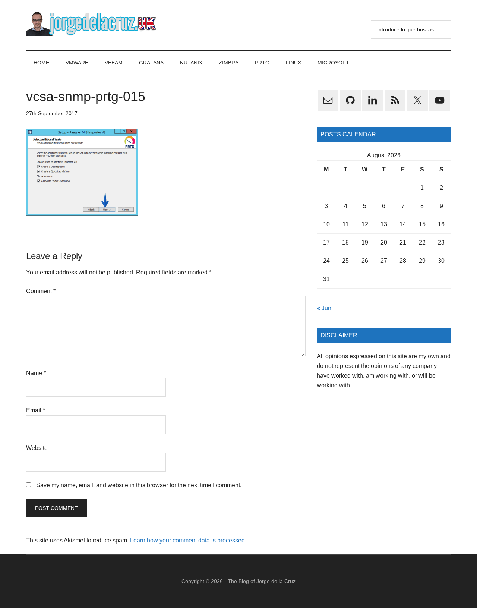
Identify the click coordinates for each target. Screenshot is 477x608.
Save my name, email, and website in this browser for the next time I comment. (138, 485)
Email (35, 410)
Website (37, 448)
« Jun (324, 308)
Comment (41, 291)
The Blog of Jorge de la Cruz (262, 581)
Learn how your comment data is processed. (188, 540)
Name (36, 373)
